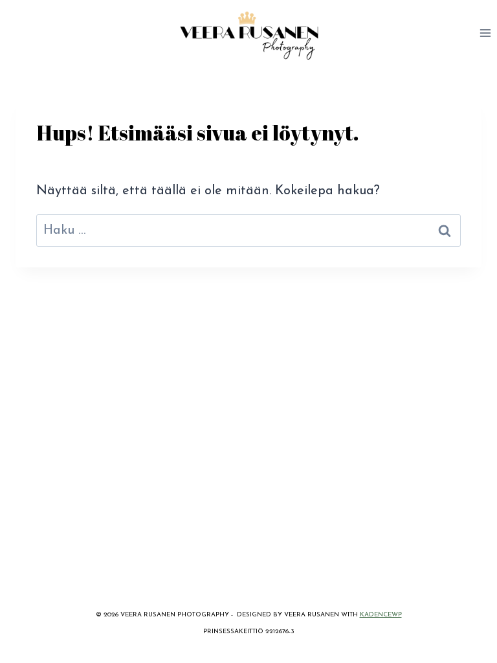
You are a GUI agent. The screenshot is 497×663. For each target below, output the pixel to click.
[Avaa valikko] (485, 33)
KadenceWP (381, 614)
